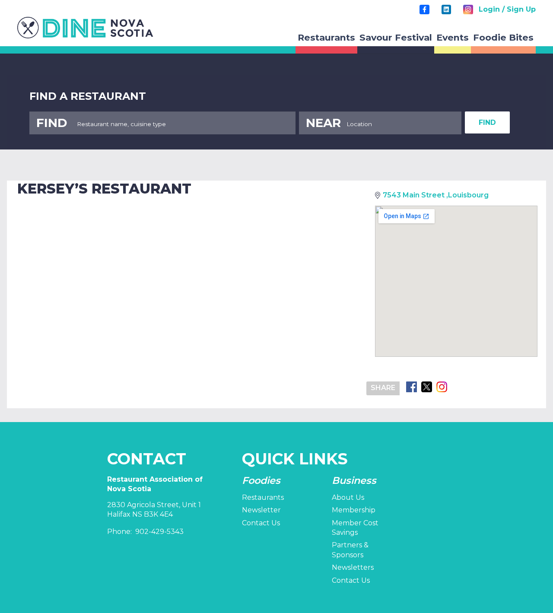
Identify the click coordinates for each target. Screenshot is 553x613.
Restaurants (263, 497)
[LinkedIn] (446, 9)
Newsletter (261, 510)
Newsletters (353, 567)
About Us (348, 497)
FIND (487, 122)
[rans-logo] (85, 27)
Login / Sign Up (507, 9)
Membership (353, 510)
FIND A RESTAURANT (87, 96)
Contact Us (261, 523)
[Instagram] (468, 9)
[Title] (424, 9)
